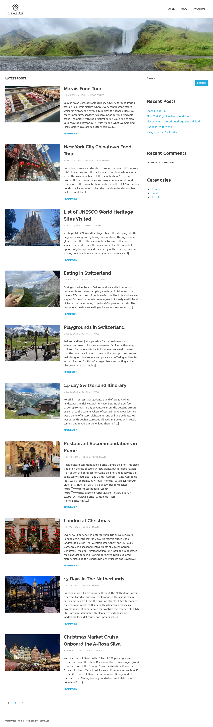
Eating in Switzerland (87, 273)
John (83, 95)
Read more (70, 133)
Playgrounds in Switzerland (94, 327)
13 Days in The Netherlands (94, 579)
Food (184, 8)
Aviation (199, 8)
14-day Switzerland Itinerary (95, 385)
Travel (170, 8)
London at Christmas (87, 520)
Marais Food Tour (83, 88)
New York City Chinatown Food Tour (168, 116)
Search (151, 78)
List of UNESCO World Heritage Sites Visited (173, 121)
